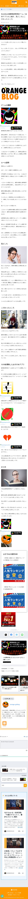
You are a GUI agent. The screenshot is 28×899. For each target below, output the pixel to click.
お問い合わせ (21, 6)
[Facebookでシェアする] (11, 635)
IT (6, 671)
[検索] (25, 785)
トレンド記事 (18, 892)
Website (4, 726)
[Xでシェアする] (6, 635)
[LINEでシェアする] (22, 635)
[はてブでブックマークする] (17, 635)
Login (26, 736)
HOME (14, 890)
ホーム (2, 6)
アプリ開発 (10, 668)
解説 (18, 671)
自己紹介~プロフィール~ (10, 6)
